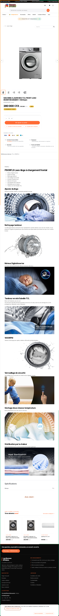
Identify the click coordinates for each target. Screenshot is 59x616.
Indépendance (14, 14)
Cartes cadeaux (5, 580)
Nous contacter (5, 587)
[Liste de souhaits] (50, 5)
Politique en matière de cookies (12, 608)
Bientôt (34, 14)
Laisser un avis (5, 584)
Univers (4, 14)
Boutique (4, 578)
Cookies (32, 582)
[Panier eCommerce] (45, 5)
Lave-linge (9, 26)
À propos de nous (6, 582)
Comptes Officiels (42, 14)
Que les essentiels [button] (38, 613)
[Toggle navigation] (53, 5)
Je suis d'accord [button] (49, 613)
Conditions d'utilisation (35, 584)
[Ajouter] (12, 118)
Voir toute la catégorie (48, 513)
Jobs (49, 14)
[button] (1, 60)
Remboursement (34, 578)
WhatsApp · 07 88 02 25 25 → (10, 551)
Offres (29, 14)
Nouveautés (23, 14)
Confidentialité (33, 580)
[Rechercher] (48, 10)
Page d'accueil (5, 575)
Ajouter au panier (22, 122)
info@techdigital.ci (6, 600)
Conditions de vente (35, 575)
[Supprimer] (6, 118)
